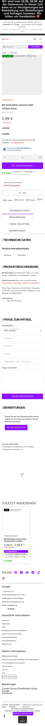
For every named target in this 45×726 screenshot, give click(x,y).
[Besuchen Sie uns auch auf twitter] (21, 572)
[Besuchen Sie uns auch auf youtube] (27, 572)
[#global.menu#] (40, 39)
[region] (22, 53)
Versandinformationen (9, 641)
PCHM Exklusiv (7, 100)
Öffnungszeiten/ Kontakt (9, 656)
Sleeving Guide (7, 666)
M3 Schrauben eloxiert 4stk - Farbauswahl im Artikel (15, 540)
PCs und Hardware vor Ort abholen (13, 663)
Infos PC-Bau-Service (9, 677)
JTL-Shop (16, 711)
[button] (16, 521)
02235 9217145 (8, 591)
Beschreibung (18, 217)
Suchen (35, 47)
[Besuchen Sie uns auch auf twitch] (4, 578)
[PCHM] (5, 39)
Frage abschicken (22, 396)
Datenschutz (6, 624)
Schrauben (13, 52)
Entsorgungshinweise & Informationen (14, 630)
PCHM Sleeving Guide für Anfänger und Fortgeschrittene (20, 659)
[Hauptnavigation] (22, 34)
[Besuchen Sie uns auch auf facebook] (16, 572)
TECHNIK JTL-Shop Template (30, 711)
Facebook (7, 693)
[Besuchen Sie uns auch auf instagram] (33, 572)
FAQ (3, 673)
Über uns (5, 670)
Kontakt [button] (11, 609)
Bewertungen (17, 231)
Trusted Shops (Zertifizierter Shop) (19, 688)
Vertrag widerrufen (23, 714)
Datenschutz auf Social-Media (11, 634)
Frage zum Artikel (20, 224)
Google (5, 691)
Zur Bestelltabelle (17, 143)
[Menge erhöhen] (40, 157)
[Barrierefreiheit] (4, 715)
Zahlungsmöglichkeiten (9, 637)
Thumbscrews (7, 283)
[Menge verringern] (5, 157)
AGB (3, 627)
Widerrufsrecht (6, 644)
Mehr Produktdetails (12, 186)
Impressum (5, 620)
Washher (26, 283)
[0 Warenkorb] (34, 39)
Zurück (4, 52)
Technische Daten (20, 211)
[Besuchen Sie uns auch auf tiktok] (39, 572)
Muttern (36, 283)
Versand (8, 122)
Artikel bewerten (16, 427)
